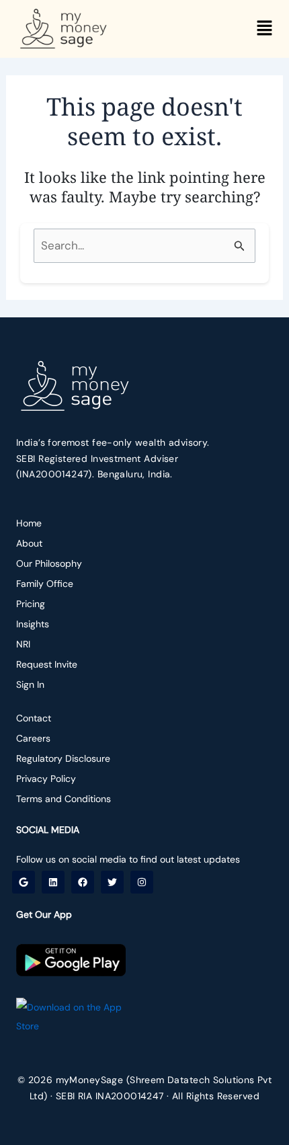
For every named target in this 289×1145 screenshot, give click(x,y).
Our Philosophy (49, 563)
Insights (32, 624)
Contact (33, 718)
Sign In (30, 684)
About (29, 543)
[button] (264, 29)
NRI (23, 644)
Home (29, 523)
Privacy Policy (46, 779)
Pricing (30, 604)
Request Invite (46, 664)
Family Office (44, 584)
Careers (33, 738)
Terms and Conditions (63, 799)
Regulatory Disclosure (63, 758)
